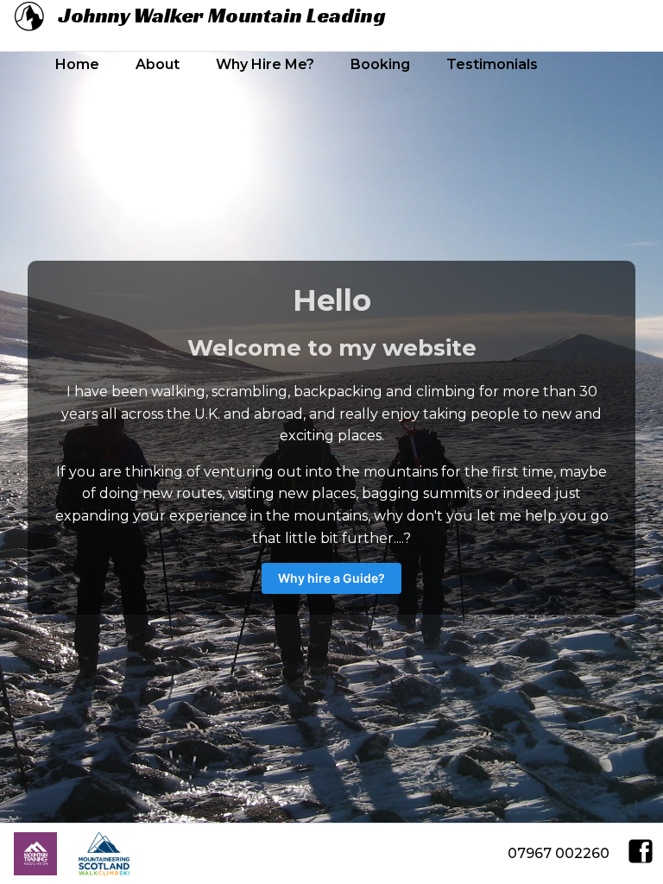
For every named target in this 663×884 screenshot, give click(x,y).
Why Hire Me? (265, 64)
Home (77, 64)
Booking (380, 64)
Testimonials (492, 64)
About (158, 64)
